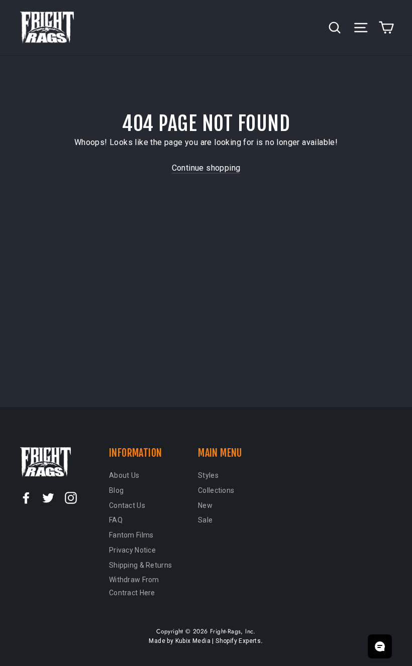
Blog (116, 490)
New (205, 505)
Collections (216, 490)
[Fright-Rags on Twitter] (48, 497)
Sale (205, 520)
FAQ (116, 520)
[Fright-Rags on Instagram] (71, 497)
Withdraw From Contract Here (134, 586)
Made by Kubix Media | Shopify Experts (205, 640)
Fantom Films (131, 535)
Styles (208, 475)
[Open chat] (380, 646)
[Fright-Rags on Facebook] (26, 497)
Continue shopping (206, 168)
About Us (124, 475)
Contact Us (127, 505)
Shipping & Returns (140, 565)
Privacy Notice (132, 550)
